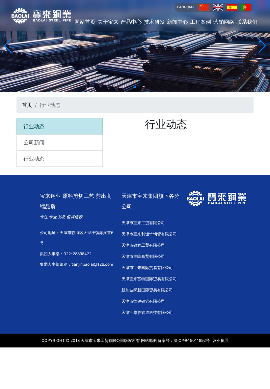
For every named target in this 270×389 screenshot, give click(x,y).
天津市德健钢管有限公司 (143, 301)
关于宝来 (108, 21)
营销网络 (223, 21)
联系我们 (246, 21)
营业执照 (221, 340)
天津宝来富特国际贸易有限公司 (149, 278)
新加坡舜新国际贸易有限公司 (147, 289)
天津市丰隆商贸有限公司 (143, 256)
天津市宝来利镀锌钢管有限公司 (149, 233)
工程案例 (200, 21)
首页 (27, 105)
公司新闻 (33, 142)
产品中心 (131, 21)
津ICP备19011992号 (192, 340)
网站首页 (84, 21)
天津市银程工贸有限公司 (143, 245)
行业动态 (33, 158)
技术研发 (154, 21)
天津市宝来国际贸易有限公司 (147, 267)
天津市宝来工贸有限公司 (143, 222)
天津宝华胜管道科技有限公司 (147, 312)
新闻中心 (177, 21)
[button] (129, 87)
